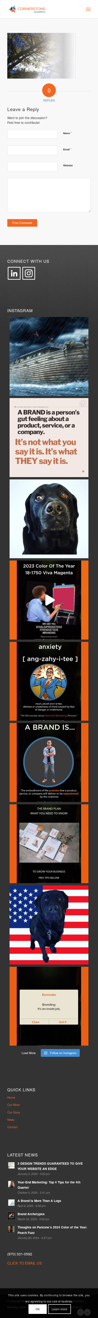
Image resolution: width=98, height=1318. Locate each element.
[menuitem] (88, 9)
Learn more (59, 1309)
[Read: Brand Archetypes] (11, 1216)
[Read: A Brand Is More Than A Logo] (11, 1202)
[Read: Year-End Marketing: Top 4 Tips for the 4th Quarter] (11, 1184)
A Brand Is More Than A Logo (39, 1200)
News (11, 1119)
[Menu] (88, 9)
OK (38, 1309)
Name (67, 133)
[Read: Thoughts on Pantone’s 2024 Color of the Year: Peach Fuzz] (11, 1229)
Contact (12, 1127)
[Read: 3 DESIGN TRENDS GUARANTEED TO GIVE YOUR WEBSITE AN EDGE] (11, 1165)
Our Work (13, 1105)
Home (11, 1097)
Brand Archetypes (31, 1214)
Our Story (13, 1112)
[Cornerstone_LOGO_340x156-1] (40, 9)
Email (67, 149)
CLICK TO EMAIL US (24, 1263)
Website (68, 165)
